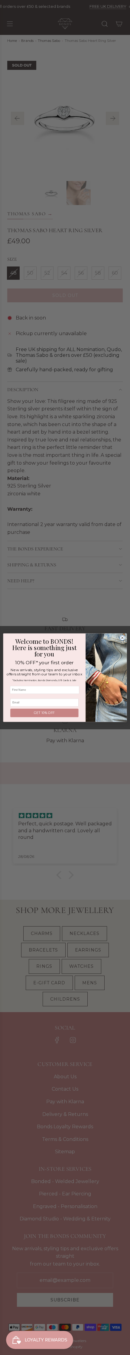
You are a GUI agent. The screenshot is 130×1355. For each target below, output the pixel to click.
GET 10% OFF (44, 713)
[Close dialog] (122, 637)
